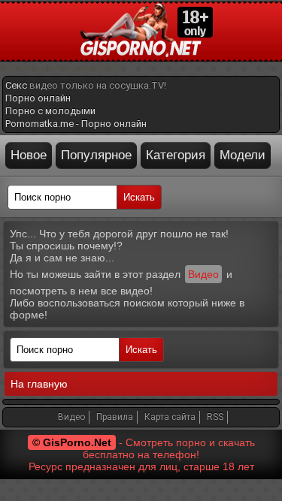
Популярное (96, 155)
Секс (16, 85)
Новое (29, 155)
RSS (215, 417)
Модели (242, 155)
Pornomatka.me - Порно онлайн (76, 123)
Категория (175, 155)
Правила (114, 417)
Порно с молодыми (50, 110)
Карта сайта (170, 417)
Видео (203, 274)
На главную (39, 384)
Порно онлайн (38, 98)
